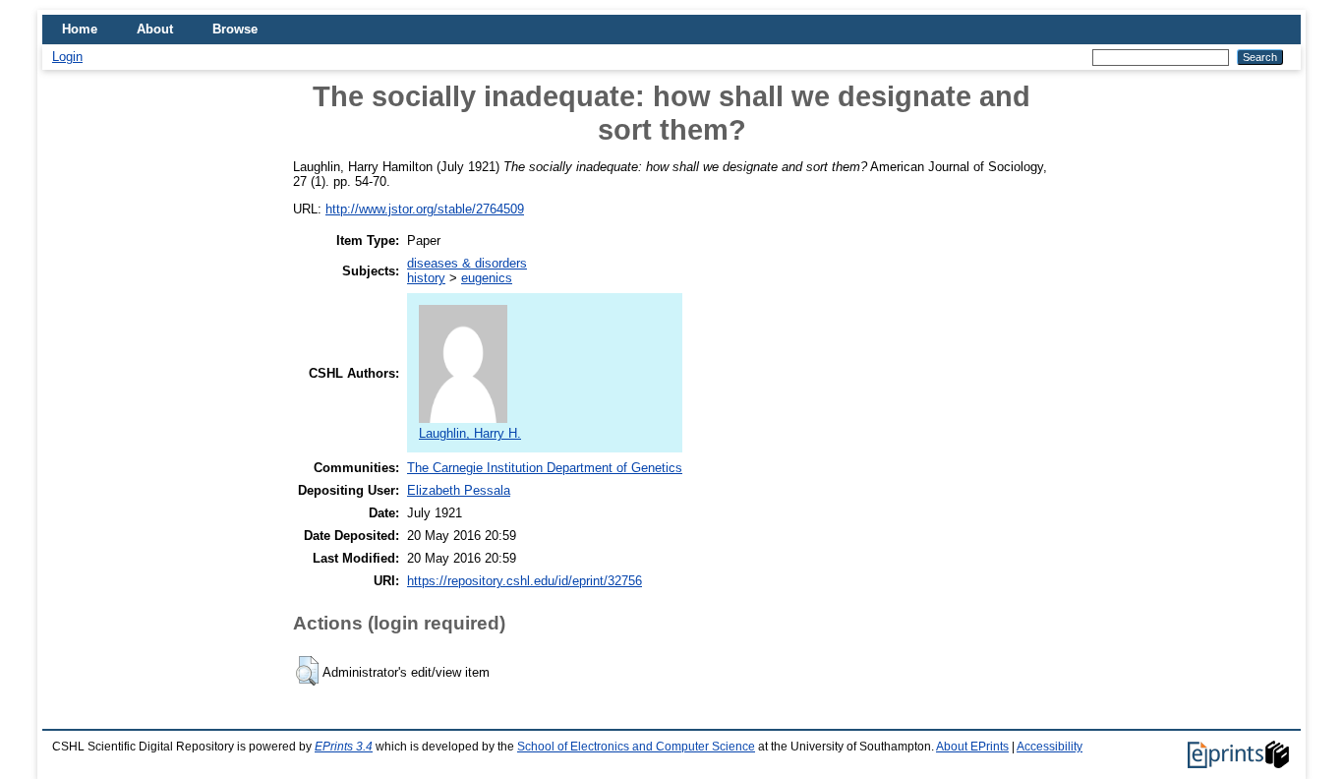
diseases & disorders (467, 263)
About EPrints (972, 746)
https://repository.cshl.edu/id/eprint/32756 (524, 580)
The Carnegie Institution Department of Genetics (544, 467)
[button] (307, 671)
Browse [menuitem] (235, 29)
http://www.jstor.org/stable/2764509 (424, 209)
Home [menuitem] (79, 29)
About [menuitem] (155, 29)
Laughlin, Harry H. (470, 433)
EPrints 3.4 (344, 746)
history (426, 277)
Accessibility (1049, 746)
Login (67, 56)
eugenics (486, 277)
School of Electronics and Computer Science (636, 746)
